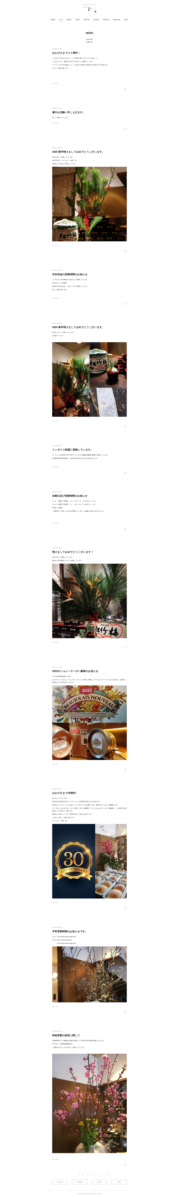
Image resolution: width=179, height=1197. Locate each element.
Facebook (60, 1182)
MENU (78, 20)
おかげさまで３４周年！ (66, 52)
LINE (119, 1182)
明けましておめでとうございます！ (72, 552)
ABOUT (69, 20)
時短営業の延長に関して (66, 1035)
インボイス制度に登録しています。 (72, 449)
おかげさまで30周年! (64, 793)
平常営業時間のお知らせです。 (70, 931)
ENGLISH (106, 20)
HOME (53, 20)
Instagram (79, 1182)
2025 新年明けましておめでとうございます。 (78, 151)
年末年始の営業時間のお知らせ (70, 274)
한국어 (126, 20)
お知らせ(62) (55, 83)
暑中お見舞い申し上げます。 (68, 112)
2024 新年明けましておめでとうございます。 (78, 327)
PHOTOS (86, 20)
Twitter (99, 1182)
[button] (53, 20)
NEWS (61, 20)
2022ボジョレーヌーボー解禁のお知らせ (75, 671)
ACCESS (96, 20)
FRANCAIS (116, 20)
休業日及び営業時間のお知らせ (70, 495)
